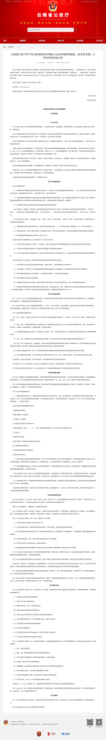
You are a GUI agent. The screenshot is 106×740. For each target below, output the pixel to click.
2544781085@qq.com (24, 87)
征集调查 (10, 47)
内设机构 (41, 40)
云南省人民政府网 (27, 1)
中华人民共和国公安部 (17, 1)
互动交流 (99, 40)
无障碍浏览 (86, 1)
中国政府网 (7, 1)
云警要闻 (22, 40)
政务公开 (61, 40)
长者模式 (95, 1)
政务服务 (80, 40)
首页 (5, 40)
